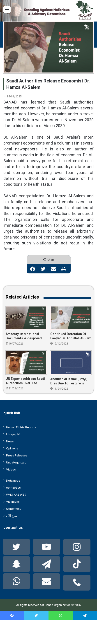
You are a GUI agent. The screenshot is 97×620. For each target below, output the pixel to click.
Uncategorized (16, 462)
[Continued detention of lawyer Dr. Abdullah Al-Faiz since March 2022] (70, 318)
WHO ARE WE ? (16, 494)
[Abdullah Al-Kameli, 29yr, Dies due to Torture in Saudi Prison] (70, 363)
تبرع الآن (11, 515)
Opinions (12, 448)
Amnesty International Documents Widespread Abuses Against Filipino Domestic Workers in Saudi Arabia (26, 336)
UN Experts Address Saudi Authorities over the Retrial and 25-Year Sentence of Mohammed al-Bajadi (25, 381)
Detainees (13, 480)
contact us (13, 487)
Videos (11, 469)
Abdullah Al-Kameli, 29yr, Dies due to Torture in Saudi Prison (68, 381)
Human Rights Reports (21, 427)
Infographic (13, 434)
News (10, 441)
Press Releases (16, 455)
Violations (13, 501)
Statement (13, 508)
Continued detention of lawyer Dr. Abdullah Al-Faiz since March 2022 (70, 336)
